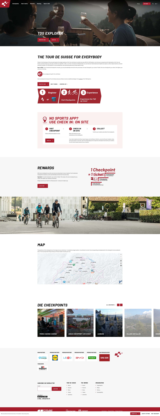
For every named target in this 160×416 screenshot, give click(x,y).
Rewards (32, 3)
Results (69, 387)
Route (69, 385)
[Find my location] (121, 263)
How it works (24, 3)
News (69, 390)
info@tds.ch (46, 398)
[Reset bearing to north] (121, 258)
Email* (39, 385)
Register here (42, 84)
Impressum (104, 410)
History (98, 390)
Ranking (39, 3)
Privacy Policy (111, 410)
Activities (70, 394)
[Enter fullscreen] (121, 261)
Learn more (41, 185)
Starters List (63, 84)
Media (138, 3)
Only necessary (155, 413)
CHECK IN (49, 140)
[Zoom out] (121, 256)
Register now (42, 39)
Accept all (134, 413)
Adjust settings (146, 413)
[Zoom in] (121, 255)
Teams (69, 392)
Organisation (100, 385)
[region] (80, 268)
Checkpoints (15, 3)
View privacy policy (25, 413)
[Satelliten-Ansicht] (121, 265)
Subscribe (55, 388)
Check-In (54, 39)
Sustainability (100, 392)
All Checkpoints (110, 304)
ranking (80, 78)
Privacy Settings (118, 410)
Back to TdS (47, 3)
